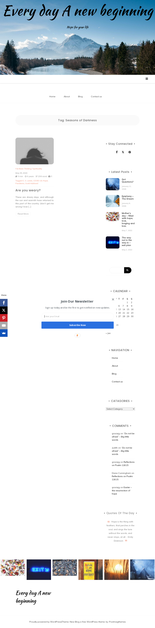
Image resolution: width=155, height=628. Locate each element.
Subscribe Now (77, 325)
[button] (77, 301)
